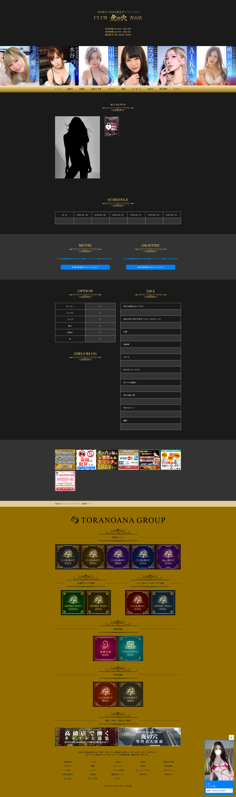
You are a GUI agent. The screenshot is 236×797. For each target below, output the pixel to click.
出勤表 (118, 762)
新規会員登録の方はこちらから (85, 267)
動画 (93, 766)
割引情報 (168, 766)
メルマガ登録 (118, 770)
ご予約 (67, 770)
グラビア (68, 766)
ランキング (118, 766)
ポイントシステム (143, 770)
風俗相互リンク (118, 774)
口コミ (118, 779)
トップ (93, 762)
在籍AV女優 (168, 762)
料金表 (143, 766)
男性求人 (168, 774)
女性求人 (143, 774)
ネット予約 (93, 779)
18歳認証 (68, 762)
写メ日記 (68, 779)
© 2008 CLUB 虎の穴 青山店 (118, 786)
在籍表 (143, 762)
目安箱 (93, 774)
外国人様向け (67, 774)
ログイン (93, 770)
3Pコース (168, 770)
